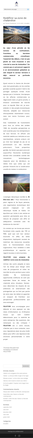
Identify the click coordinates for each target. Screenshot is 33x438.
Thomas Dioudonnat (10, 23)
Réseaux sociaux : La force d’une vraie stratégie (15, 378)
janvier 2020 (6, 417)
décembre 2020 (7, 412)
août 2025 (6, 409)
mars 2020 (6, 414)
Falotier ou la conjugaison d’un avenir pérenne (15, 373)
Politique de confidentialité (15, 431)
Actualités (26, 23)
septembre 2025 (7, 407)
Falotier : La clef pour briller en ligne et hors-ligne (16, 376)
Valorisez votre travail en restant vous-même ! (15, 381)
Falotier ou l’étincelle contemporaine (19, 391)
